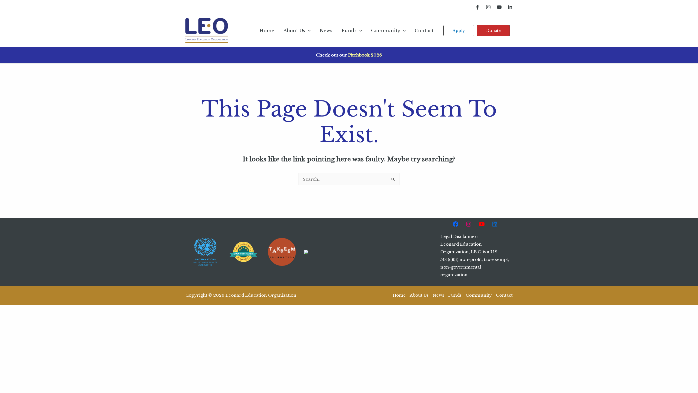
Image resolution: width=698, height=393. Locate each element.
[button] (308, 30)
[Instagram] (488, 7)
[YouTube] (499, 7)
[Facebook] (477, 7)
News (326, 30)
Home (266, 30)
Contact (424, 30)
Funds (349, 30)
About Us (294, 30)
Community (385, 30)
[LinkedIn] (510, 7)
